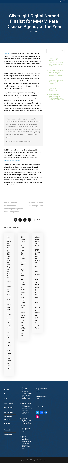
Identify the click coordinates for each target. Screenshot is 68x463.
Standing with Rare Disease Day (54, 89)
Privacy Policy (8, 434)
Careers (6, 398)
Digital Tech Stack (9, 403)
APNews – (7, 53)
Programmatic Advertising (8, 418)
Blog (5, 394)
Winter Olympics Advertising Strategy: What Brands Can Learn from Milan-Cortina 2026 (56, 97)
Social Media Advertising (7, 425)
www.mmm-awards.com (12, 160)
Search (62, 51)
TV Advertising (8, 430)
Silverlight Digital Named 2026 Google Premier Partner (37, 250)
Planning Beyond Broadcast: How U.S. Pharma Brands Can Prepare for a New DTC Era (9, 257)
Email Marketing (8, 412)
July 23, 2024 (34, 31)
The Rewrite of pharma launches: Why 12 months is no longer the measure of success (23, 256)
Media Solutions (8, 407)
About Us (6, 389)
